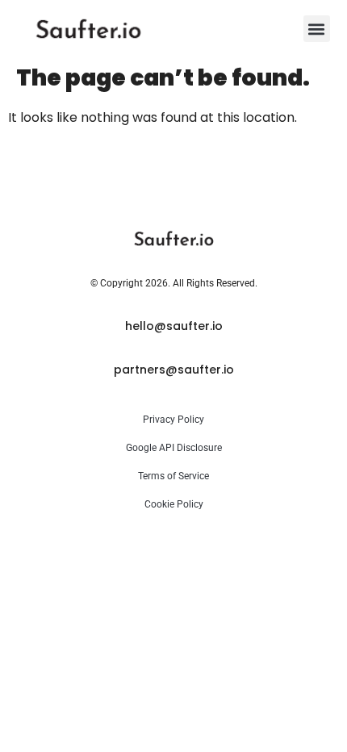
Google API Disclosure (174, 447)
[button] (316, 28)
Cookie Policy (173, 504)
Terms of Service (173, 476)
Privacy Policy (173, 419)
